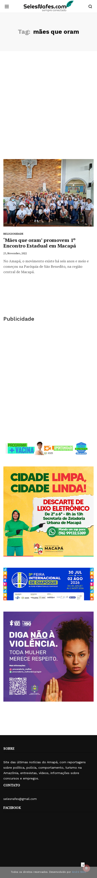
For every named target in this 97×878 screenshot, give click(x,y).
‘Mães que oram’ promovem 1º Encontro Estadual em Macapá (39, 243)
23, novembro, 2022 (15, 253)
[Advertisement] (48, 108)
